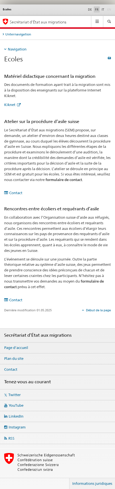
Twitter (14, 394)
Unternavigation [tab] (18, 34)
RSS (11, 438)
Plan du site (13, 358)
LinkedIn (16, 416)
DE (90, 9)
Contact (15, 193)
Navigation (17, 49)
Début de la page (98, 310)
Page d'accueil (16, 347)
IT (103, 9)
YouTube (16, 405)
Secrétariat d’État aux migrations (38, 22)
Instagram (17, 427)
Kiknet (10, 104)
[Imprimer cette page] (109, 58)
